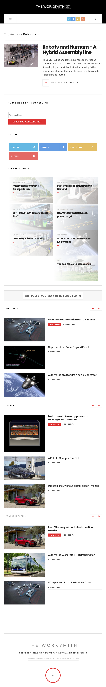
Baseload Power (65, 209)
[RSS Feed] (99, 308)
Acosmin (75, 658)
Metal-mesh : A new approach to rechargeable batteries (68, 417)
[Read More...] (46, 82)
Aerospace (62, 235)
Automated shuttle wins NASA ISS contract (74, 240)
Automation (72, 82)
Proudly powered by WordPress (40, 658)
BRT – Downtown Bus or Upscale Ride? (30, 214)
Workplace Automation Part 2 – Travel (71, 319)
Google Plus (76, 147)
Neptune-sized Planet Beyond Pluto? (68, 347)
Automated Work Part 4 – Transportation (27, 187)
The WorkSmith (53, 645)
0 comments (69, 324)
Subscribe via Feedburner (27, 122)
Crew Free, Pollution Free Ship (28, 238)
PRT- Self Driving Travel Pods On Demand (74, 187)
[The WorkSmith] (53, 6)
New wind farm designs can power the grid (72, 214)
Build (59, 260)
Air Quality (62, 182)
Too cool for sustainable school (74, 264)
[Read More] (14, 193)
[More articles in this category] (93, 308)
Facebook (45, 147)
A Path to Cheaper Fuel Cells (64, 458)
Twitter (15, 147)
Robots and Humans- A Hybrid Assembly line (69, 49)
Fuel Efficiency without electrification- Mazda (73, 486)
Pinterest (16, 156)
